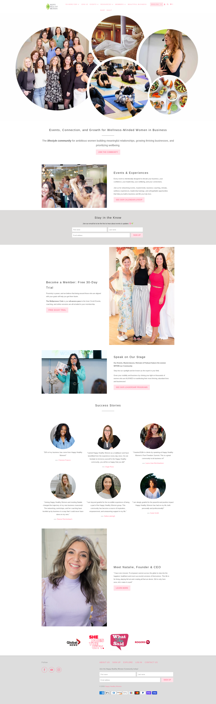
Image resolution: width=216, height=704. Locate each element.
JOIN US (84, 4)
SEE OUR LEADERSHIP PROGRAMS (132, 387)
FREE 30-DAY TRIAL (57, 310)
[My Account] (164, 4)
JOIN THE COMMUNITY (108, 152)
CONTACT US (151, 662)
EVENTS (93, 4)
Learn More (122, 588)
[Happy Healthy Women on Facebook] (45, 670)
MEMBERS (119, 4)
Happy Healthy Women (113, 686)
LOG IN (138, 662)
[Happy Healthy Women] (52, 6)
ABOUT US (104, 662)
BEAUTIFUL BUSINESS (137, 4)
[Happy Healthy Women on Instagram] (59, 670)
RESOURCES (106, 4)
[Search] (167, 4)
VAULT (109, 10)
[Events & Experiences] (74, 186)
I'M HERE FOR (71, 4)
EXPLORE (128, 662)
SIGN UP (116, 662)
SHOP (102, 10)
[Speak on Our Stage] (74, 372)
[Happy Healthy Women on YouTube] (52, 670)
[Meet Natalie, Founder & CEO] (74, 577)
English (155, 4)
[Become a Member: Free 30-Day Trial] (141, 296)
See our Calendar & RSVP (129, 200)
